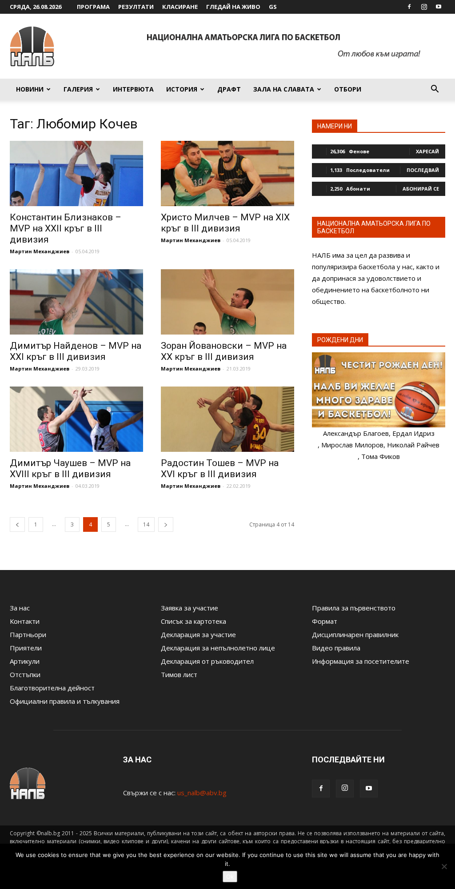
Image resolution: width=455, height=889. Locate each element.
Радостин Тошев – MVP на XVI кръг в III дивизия (220, 468)
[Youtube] (438, 6)
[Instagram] (424, 6)
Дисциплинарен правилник (355, 634)
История (181, 89)
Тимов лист (179, 674)
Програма (93, 7)
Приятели (26, 647)
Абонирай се (421, 188)
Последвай (423, 170)
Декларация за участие (198, 634)
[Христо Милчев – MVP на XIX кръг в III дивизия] (227, 173)
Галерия (78, 89)
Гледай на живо (233, 7)
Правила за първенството (353, 607)
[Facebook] (409, 6)
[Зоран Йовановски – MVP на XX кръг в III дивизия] (227, 302)
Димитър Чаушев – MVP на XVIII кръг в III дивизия (70, 468)
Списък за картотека (193, 621)
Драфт (229, 89)
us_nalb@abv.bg (202, 792)
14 (146, 524)
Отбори (347, 89)
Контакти (25, 621)
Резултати (136, 7)
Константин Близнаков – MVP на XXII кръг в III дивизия (65, 228)
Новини (30, 89)
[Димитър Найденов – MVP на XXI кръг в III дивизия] (76, 302)
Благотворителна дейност (52, 687)
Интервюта (133, 89)
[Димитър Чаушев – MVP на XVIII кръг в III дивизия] (76, 419)
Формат (324, 621)
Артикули (25, 661)
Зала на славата (283, 89)
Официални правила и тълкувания (65, 701)
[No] (443, 866)
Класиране (180, 7)
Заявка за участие (189, 607)
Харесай (427, 151)
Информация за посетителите (360, 661)
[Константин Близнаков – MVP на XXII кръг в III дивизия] (76, 173)
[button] (434, 89)
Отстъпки (25, 674)
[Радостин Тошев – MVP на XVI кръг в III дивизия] (227, 419)
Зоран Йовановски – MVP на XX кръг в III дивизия (224, 351)
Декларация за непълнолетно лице (218, 647)
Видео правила (336, 647)
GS (273, 7)
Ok (230, 876)
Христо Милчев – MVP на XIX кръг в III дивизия (225, 223)
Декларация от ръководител (207, 661)
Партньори (28, 634)
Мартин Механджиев (39, 251)
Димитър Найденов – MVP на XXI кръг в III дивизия (75, 351)
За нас (20, 607)
